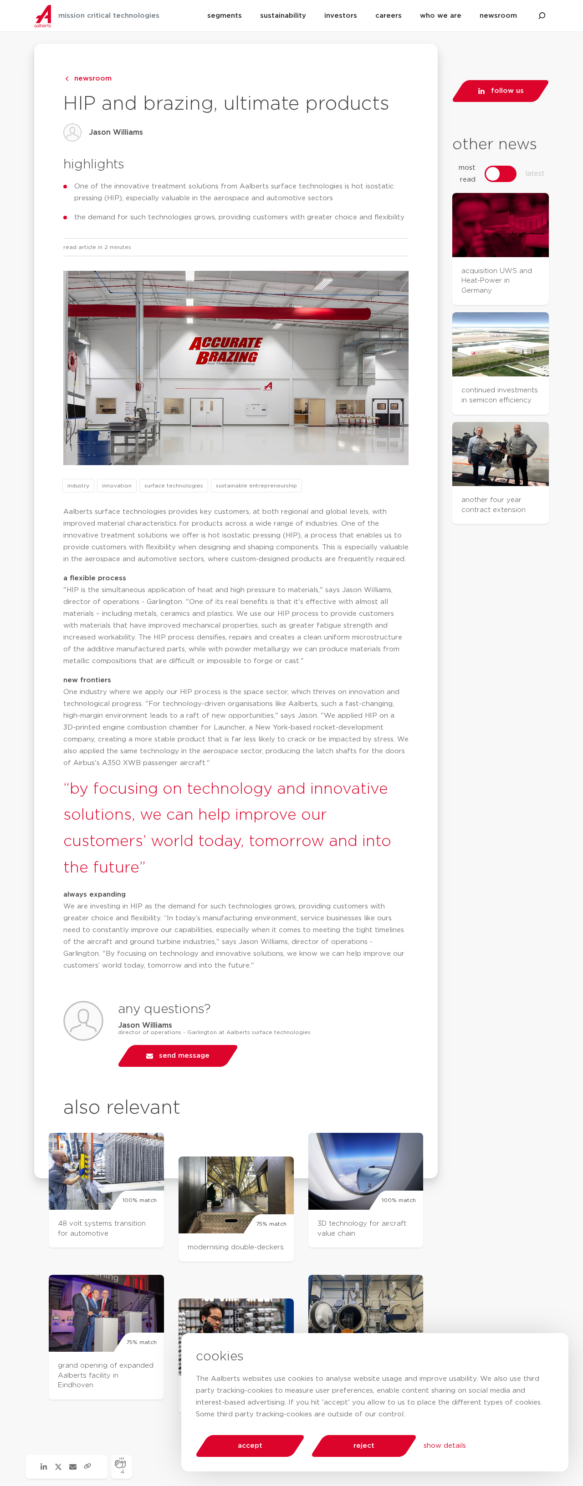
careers (388, 15)
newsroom (498, 15)
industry (78, 485)
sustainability (283, 15)
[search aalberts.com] (542, 16)
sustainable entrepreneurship (256, 485)
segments (224, 15)
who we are (440, 15)
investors (340, 15)
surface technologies (173, 485)
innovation (117, 485)
